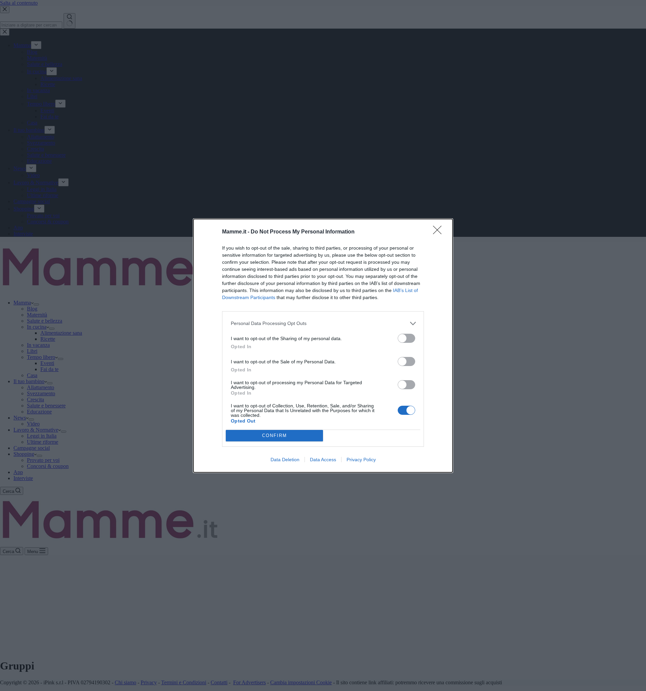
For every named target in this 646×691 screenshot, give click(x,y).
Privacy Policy (361, 459)
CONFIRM (274, 435)
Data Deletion (285, 459)
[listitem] (323, 323)
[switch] (406, 338)
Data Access (323, 459)
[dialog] (323, 345)
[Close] (439, 232)
